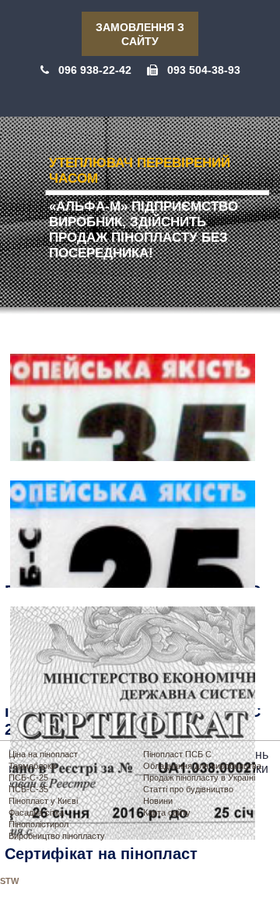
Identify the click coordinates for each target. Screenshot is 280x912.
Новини (158, 800)
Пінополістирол (38, 824)
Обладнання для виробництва (202, 765)
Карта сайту (167, 812)
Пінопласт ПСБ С (177, 754)
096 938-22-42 (94, 70)
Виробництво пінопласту (57, 835)
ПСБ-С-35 (28, 789)
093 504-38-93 (203, 70)
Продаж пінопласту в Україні (199, 777)
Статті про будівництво (188, 789)
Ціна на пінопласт (43, 754)
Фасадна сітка (36, 812)
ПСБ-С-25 (28, 777)
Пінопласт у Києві (43, 800)
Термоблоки (32, 765)
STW (9, 881)
